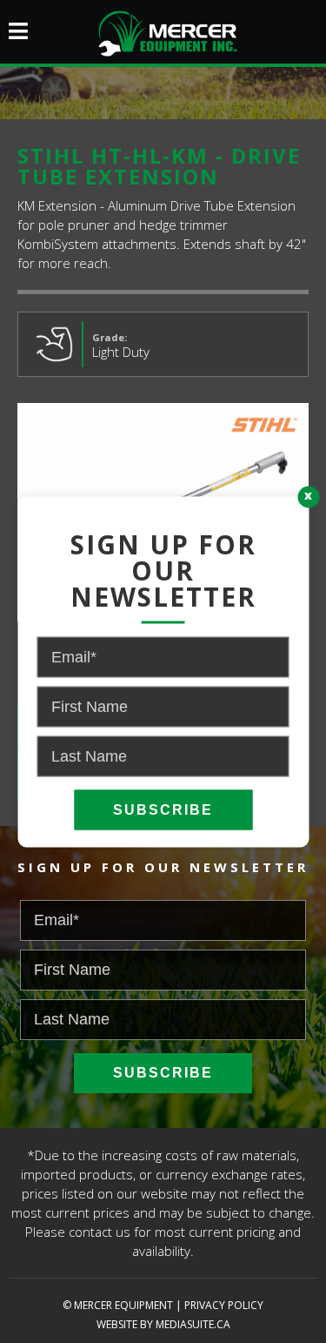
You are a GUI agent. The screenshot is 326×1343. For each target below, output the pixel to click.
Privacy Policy (223, 1305)
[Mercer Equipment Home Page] (163, 31)
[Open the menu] (14, 24)
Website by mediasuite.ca (163, 1324)
